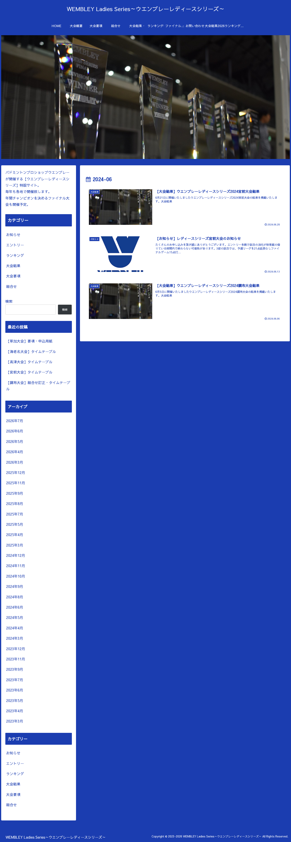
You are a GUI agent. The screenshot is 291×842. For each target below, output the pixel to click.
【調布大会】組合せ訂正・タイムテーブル (38, 385)
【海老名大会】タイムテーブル (31, 351)
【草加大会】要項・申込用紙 (29, 341)
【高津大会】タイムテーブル (29, 361)
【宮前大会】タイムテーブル (29, 372)
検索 (8, 301)
